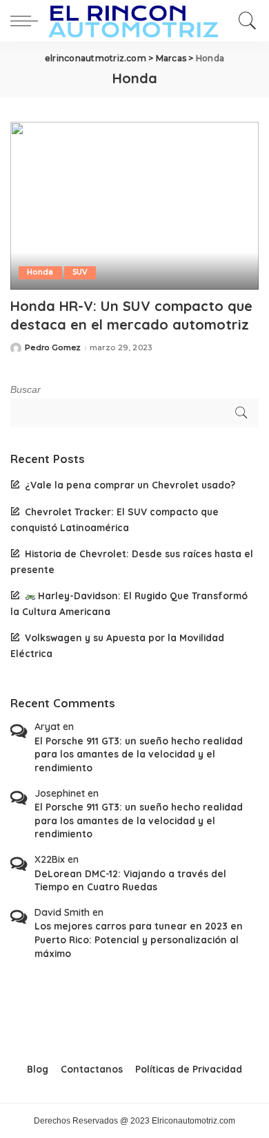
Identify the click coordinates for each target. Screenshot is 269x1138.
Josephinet (59, 793)
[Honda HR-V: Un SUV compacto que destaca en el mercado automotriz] (134, 205)
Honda (40, 272)
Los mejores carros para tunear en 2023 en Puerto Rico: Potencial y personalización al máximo (138, 939)
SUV (80, 272)
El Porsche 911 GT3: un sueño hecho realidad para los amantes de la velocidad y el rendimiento (138, 754)
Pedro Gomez (53, 348)
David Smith (62, 912)
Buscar (25, 390)
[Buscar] (244, 20)
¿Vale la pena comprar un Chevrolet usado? (130, 485)
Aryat (47, 726)
